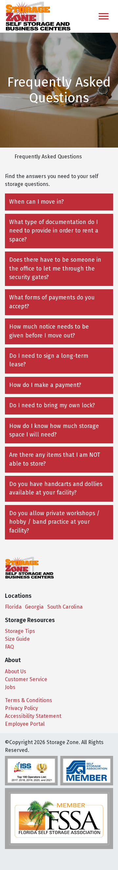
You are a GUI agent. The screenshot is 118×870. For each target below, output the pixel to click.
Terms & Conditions (28, 700)
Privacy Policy (21, 708)
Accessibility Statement (33, 716)
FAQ (9, 647)
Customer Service (26, 679)
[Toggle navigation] (103, 16)
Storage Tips (20, 631)
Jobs (10, 687)
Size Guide (17, 639)
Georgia (34, 607)
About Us (15, 671)
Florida (13, 607)
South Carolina (65, 607)
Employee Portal (25, 724)
